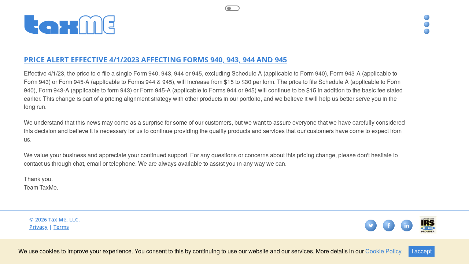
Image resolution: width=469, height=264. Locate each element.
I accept (421, 251)
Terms (61, 226)
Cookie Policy (383, 251)
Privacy (38, 226)
